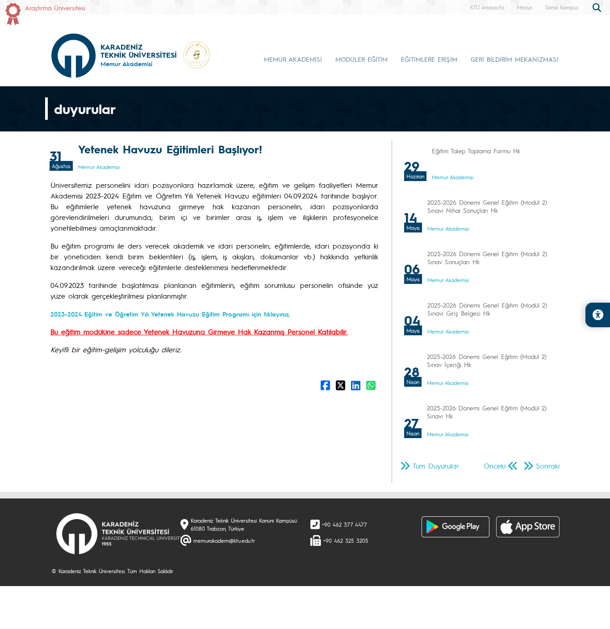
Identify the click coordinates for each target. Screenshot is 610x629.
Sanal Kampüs (561, 7)
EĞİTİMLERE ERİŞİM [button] (429, 59)
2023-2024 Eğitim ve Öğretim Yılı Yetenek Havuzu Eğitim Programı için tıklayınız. (170, 314)
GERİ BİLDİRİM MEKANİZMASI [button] (514, 59)
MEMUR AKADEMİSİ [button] (293, 59)
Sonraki (548, 465)
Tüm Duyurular (436, 465)
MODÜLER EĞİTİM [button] (361, 59)
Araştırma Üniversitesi (55, 8)
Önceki (495, 465)
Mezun (524, 7)
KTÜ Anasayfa (487, 7)
